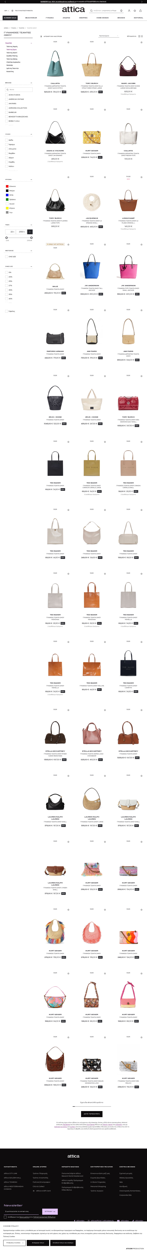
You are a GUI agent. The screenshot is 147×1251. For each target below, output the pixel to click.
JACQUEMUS (92, 218)
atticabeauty (108, 1221)
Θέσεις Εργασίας (126, 1178)
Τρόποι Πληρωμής (40, 1173)
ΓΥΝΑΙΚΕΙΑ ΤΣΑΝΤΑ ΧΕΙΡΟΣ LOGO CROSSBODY (91, 755)
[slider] (6, 238)
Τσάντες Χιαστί (12, 52)
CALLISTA (55, 83)
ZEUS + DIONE (55, 417)
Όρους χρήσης (24, 1217)
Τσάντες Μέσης (12, 59)
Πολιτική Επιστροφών (41, 1182)
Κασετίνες (10, 71)
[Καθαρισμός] (117, 10)
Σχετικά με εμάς (125, 1173)
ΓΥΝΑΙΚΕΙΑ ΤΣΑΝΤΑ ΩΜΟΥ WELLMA (92, 685)
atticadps (80, 1221)
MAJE (55, 286)
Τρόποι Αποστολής (40, 1178)
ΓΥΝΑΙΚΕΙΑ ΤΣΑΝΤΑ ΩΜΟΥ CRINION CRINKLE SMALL (128, 486)
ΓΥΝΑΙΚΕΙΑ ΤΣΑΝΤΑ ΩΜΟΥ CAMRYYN (128, 686)
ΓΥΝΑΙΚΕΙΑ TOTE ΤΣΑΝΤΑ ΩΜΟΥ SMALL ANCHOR (128, 289)
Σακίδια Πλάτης (12, 56)
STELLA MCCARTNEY (55, 751)
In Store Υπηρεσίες (98, 1182)
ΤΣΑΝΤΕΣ (21, 28)
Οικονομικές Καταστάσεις (129, 1191)
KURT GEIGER (92, 151)
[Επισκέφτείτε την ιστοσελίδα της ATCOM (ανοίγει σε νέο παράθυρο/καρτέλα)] (135, 1248)
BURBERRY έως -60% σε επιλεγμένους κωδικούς (58, 1)
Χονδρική (123, 1186)
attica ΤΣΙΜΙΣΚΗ (10, 1182)
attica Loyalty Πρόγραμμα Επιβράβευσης (72, 1182)
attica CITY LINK (10, 1173)
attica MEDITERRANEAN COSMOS (13, 1188)
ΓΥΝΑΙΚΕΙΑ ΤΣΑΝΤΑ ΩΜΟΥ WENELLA (128, 618)
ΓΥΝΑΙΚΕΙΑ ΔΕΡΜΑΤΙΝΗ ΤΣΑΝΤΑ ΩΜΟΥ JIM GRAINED (55, 154)
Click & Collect (38, 1186)
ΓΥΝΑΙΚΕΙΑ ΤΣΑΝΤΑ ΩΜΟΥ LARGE (91, 821)
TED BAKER (55, 483)
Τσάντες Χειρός (12, 46)
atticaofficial (96, 1221)
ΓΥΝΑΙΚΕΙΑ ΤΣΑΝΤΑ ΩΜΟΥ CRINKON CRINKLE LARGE (92, 486)
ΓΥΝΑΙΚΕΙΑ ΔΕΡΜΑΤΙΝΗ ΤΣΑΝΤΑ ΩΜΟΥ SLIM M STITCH (55, 87)
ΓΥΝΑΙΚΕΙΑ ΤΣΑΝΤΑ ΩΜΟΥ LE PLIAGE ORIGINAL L (128, 221)
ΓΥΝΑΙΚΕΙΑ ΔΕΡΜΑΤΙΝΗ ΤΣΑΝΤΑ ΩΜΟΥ (128, 355)
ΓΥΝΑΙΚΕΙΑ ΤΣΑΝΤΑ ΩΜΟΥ (92, 153)
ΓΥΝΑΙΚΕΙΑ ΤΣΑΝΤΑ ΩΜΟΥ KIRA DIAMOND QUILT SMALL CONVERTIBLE (128, 421)
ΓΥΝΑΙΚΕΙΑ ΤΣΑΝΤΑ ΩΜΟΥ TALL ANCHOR (92, 289)
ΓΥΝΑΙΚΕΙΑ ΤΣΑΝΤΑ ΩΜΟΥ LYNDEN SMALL (55, 888)
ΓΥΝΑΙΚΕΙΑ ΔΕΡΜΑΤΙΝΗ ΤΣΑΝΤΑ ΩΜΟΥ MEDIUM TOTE (128, 154)
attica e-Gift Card (43, 1191)
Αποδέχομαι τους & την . (32, 1217)
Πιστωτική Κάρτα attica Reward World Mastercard (72, 1175)
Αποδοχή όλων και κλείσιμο (63, 1243)
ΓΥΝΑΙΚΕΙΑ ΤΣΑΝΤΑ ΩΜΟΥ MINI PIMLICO (128, 1082)
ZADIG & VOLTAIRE (55, 151)
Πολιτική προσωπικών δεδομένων (44, 1217)
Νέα (121, 1182)
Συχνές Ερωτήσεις (98, 1178)
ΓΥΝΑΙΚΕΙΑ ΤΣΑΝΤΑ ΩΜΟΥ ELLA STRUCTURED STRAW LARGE (92, 87)
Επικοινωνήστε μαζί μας (100, 1173)
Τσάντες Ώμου (12, 49)
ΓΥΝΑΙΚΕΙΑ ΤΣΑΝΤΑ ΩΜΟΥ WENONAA (55, 618)
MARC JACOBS (128, 83)
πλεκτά (105, 1124)
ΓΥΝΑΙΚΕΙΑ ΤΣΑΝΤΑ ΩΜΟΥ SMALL (55, 821)
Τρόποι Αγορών (97, 1191)
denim (110, 1124)
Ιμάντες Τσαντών (13, 68)
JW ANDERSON (92, 285)
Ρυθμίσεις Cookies (13, 1243)
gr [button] (5, 10)
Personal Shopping (98, 1186)
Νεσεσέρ (10, 65)
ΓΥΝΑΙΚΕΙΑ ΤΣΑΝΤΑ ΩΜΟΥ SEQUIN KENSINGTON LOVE (91, 1082)
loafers (72, 1126)
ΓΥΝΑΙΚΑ (13, 28)
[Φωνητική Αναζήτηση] (121, 10)
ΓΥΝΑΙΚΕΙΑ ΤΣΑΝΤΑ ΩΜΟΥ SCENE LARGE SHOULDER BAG (128, 87)
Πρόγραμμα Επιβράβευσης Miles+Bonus (72, 1189)
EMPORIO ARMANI (55, 351)
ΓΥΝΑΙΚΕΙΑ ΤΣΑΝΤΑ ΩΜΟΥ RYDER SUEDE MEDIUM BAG (55, 755)
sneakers (118, 1124)
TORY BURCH (92, 83)
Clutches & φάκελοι (13, 62)
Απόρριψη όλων (38, 1243)
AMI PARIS (92, 351)
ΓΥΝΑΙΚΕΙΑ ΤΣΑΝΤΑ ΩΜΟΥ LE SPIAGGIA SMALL (92, 221)
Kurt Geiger (91, 1124)
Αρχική (6, 28)
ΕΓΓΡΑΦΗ (48, 1211)
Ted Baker (66, 1124)
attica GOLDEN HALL (12, 1178)
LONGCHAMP (128, 218)
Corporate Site (125, 1195)
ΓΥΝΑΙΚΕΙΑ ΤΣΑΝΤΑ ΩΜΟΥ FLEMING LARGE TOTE (55, 221)
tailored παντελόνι (60, 1126)
